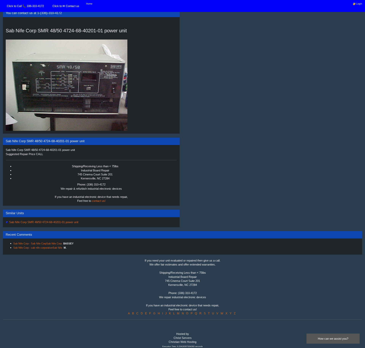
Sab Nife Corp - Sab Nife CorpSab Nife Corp (37, 243)
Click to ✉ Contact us (65, 6)
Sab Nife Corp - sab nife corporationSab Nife (37, 247)
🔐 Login (357, 3)
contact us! (99, 200)
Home (89, 3)
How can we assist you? (333, 338)
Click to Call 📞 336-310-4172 (25, 6)
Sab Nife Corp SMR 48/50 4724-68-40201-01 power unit (43, 222)
